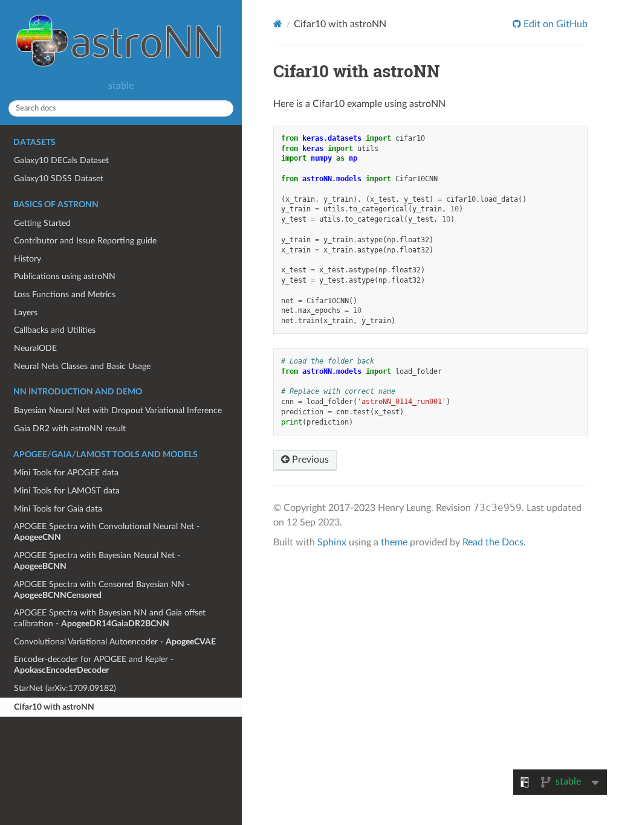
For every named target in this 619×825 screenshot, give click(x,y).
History (27, 258)
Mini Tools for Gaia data (58, 508)
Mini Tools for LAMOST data (67, 490)
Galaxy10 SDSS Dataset (58, 178)
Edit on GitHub (554, 24)
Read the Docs (492, 542)
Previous (309, 459)
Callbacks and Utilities (55, 330)
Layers (25, 312)
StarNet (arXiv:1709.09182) (65, 688)
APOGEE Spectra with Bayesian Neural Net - (97, 561)
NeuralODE (35, 348)
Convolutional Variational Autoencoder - (115, 641)
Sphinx (331, 542)
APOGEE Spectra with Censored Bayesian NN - (102, 590)
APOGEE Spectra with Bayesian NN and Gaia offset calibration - (110, 618)
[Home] (277, 24)
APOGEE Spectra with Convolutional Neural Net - (106, 532)
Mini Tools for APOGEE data (66, 472)
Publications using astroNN (64, 276)
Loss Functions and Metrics (64, 294)
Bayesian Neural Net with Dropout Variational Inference (118, 410)
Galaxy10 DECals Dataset (61, 160)
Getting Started (42, 223)
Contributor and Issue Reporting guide (85, 240)
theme (394, 542)
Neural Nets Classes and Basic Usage (82, 366)
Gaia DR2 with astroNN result (70, 428)
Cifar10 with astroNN (54, 706)
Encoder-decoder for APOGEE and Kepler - (93, 665)
